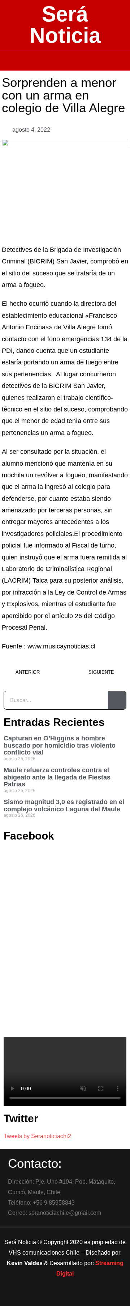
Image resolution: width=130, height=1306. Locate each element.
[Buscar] (117, 700)
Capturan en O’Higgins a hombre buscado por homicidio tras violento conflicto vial (60, 745)
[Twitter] (65, 1297)
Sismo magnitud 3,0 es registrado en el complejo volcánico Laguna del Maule (64, 805)
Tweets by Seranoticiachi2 (37, 1136)
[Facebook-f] (45, 1297)
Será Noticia (65, 24)
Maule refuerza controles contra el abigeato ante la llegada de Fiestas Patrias (57, 777)
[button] (65, 60)
